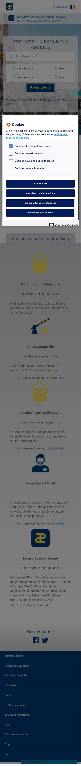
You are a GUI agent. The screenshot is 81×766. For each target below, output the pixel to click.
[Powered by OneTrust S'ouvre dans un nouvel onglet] (62, 223)
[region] (40, 170)
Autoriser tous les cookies (40, 193)
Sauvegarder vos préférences (40, 203)
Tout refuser (40, 183)
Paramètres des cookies (40, 213)
